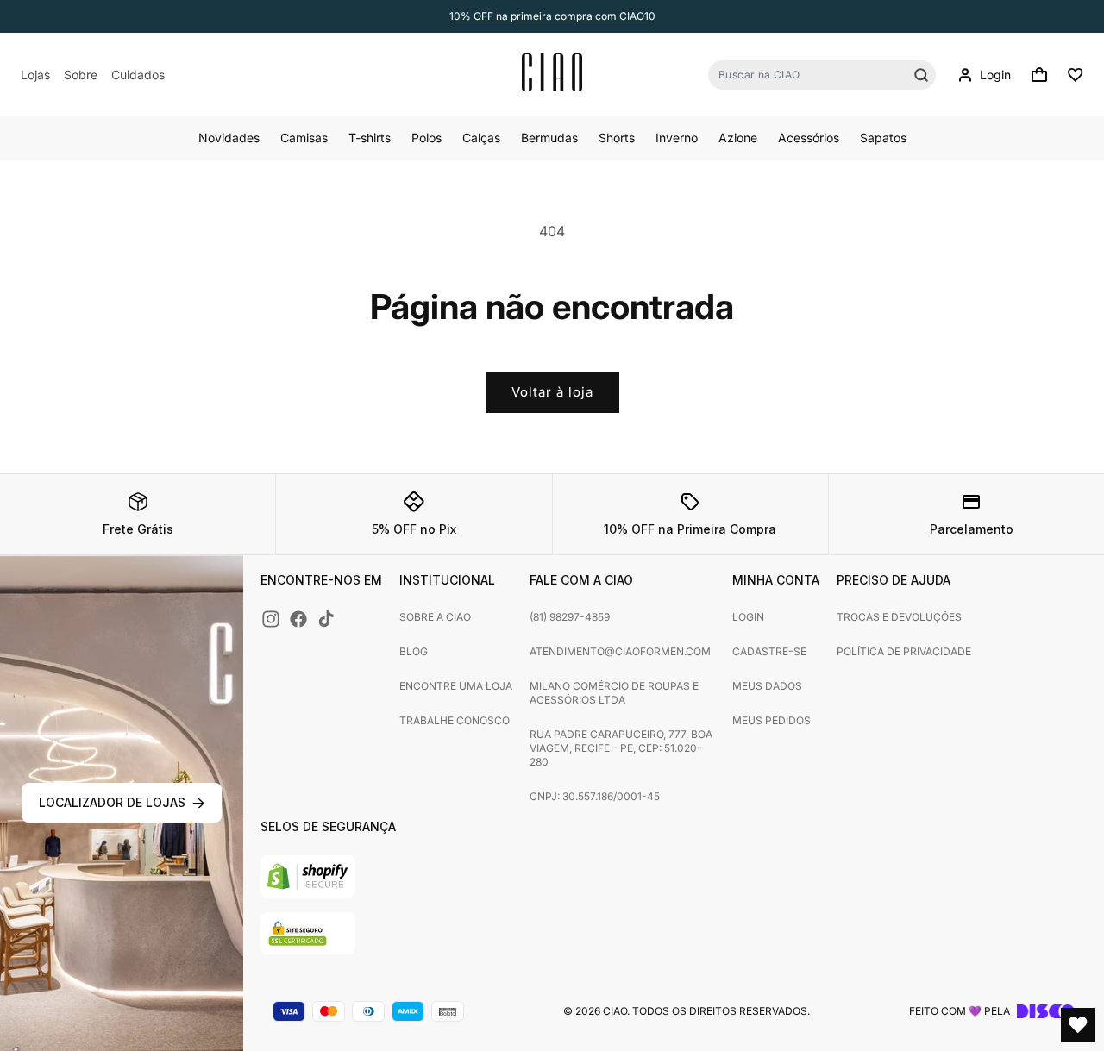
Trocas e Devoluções (899, 616)
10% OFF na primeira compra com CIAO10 (552, 15)
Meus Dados (767, 685)
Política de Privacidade (904, 651)
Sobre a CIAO (435, 616)
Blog (413, 651)
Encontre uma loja (455, 685)
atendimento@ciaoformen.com (620, 651)
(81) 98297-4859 (570, 616)
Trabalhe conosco (454, 720)
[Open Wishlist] (1078, 1025)
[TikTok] (326, 619)
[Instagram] (270, 619)
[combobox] (822, 75)
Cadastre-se (769, 651)
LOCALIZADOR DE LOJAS (112, 802)
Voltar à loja (552, 392)
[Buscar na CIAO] (921, 75)
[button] (1039, 75)
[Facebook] (298, 619)
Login (748, 616)
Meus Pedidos (771, 720)
